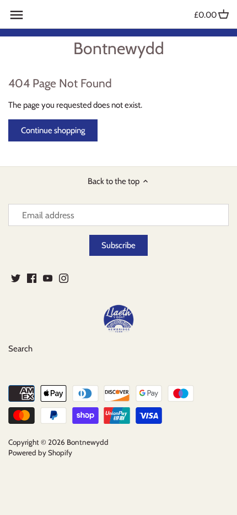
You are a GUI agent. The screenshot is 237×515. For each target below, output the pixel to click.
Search (20, 349)
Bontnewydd (118, 48)
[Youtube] (47, 277)
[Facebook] (31, 277)
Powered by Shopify (40, 452)
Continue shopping (53, 130)
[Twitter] (15, 277)
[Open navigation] (16, 15)
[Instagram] (63, 277)
